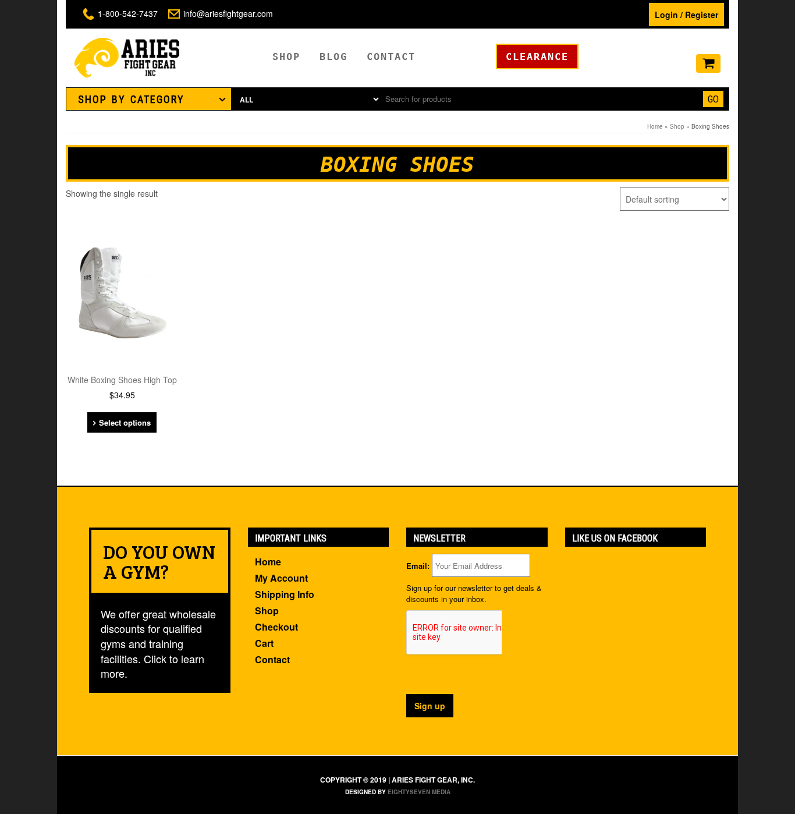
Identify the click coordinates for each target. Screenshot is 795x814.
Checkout (276, 626)
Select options (125, 422)
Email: (418, 566)
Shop (286, 56)
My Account (281, 578)
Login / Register (686, 14)
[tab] (149, 99)
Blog (333, 56)
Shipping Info (284, 594)
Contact (391, 56)
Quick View (125, 242)
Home (655, 126)
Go (713, 99)
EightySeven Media (419, 792)
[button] (149, 99)
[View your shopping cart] (708, 64)
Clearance (537, 56)
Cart (264, 643)
